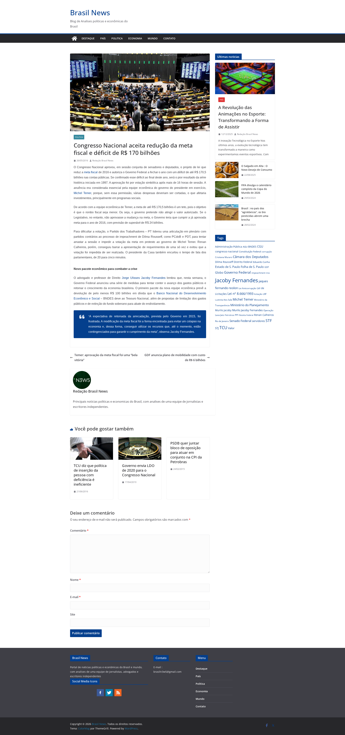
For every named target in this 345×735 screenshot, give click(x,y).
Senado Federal (240, 321)
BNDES (252, 246)
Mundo (153, 38)
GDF (266, 267)
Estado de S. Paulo (227, 267)
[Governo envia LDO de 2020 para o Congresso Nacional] (139, 440)
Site (72, 614)
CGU (260, 246)
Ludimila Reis (221, 300)
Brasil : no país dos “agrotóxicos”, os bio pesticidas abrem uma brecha (254, 214)
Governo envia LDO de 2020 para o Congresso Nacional (138, 470)
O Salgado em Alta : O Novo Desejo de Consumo (256, 167)
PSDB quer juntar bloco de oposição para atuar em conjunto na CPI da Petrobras (186, 452)
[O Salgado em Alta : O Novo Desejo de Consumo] (226, 170)
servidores (258, 321)
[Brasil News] (74, 38)
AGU (245, 246)
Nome (75, 580)
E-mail (75, 597)
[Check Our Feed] (117, 690)
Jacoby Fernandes (236, 280)
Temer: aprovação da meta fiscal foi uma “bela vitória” (105, 357)
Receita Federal (246, 315)
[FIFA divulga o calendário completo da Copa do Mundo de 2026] (226, 191)
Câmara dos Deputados (250, 257)
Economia (135, 38)
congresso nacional (226, 251)
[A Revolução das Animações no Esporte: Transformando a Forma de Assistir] (245, 78)
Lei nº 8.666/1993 (240, 293)
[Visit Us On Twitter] (109, 690)
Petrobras (229, 315)
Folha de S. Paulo (252, 267)
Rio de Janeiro (222, 321)
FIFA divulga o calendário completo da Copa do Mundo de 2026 (256, 188)
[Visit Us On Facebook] (100, 690)
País (103, 38)
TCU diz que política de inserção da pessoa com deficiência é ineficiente (90, 475)
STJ (217, 328)
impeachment (258, 272)
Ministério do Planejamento (249, 305)
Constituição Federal (250, 251)
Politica (117, 38)
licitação (258, 294)
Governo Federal (237, 272)
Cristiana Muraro (223, 257)
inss (268, 272)
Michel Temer (82, 193)
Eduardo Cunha (261, 262)
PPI (236, 315)
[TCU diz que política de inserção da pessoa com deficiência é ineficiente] (91, 440)
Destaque (88, 38)
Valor (231, 328)
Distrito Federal (243, 262)
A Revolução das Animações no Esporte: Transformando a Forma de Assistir (243, 117)
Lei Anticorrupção (247, 288)
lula (230, 299)
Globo (219, 273)
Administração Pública (228, 246)
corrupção (267, 251)
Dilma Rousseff (224, 262)
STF (269, 320)
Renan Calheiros (264, 315)
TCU (223, 327)
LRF (264, 294)
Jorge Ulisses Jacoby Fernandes (143, 277)
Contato (169, 38)
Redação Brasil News (102, 160)
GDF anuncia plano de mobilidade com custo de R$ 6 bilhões (174, 357)
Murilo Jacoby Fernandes (247, 310)
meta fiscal (91, 172)
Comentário (79, 531)
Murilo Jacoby (223, 310)
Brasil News (90, 12)
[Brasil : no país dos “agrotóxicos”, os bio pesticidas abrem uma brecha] (226, 216)
